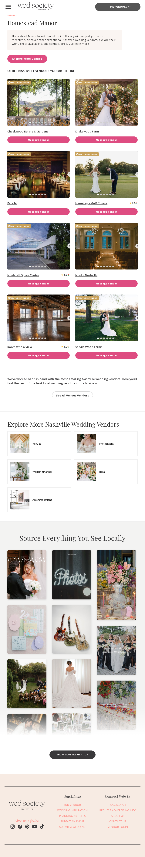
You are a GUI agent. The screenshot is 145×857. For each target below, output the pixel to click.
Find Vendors (118, 6)
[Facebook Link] (20, 827)
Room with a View (19, 347)
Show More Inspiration (72, 754)
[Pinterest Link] (27, 827)
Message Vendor (38, 140)
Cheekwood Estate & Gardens (27, 131)
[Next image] (69, 102)
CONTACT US (117, 821)
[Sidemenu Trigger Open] (8, 7)
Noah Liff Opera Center (23, 275)
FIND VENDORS (72, 805)
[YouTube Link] (34, 827)
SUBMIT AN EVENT (72, 821)
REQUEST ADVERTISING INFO (117, 810)
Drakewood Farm (87, 131)
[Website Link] (27, 811)
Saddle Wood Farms (89, 347)
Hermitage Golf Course (91, 203)
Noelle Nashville (86, 275)
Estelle (12, 203)
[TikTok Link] (42, 827)
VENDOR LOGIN (118, 827)
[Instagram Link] (12, 827)
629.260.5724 (118, 805)
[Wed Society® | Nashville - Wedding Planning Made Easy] (37, 7)
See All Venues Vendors (72, 395)
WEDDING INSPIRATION (72, 810)
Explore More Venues (27, 58)
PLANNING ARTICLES (72, 816)
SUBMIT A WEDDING (72, 827)
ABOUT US (117, 816)
